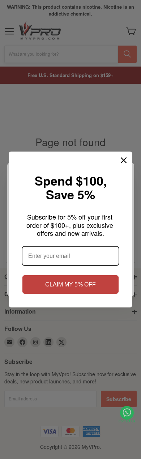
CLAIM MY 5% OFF (70, 284)
